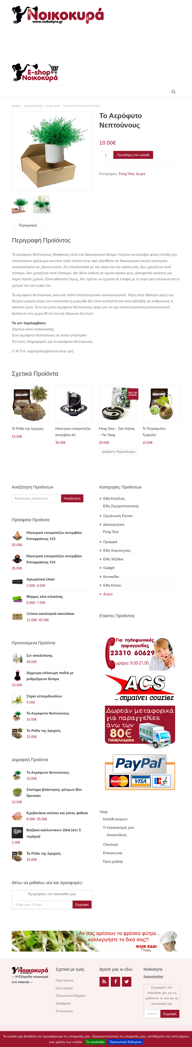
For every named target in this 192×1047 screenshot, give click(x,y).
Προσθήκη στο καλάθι (133, 155)
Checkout (110, 844)
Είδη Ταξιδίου (113, 559)
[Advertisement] (99, 42)
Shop (103, 812)
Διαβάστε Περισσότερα (118, 451)
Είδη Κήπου (112, 585)
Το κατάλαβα (95, 1042)
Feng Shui (53, 106)
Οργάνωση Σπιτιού (118, 516)
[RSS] (104, 982)
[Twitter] (126, 982)
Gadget (108, 568)
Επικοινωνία (112, 853)
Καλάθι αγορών (115, 819)
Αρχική (16, 106)
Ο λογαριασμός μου (118, 827)
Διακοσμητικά (33, 106)
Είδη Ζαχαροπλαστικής (121, 506)
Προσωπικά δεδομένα (125, 1042)
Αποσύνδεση (116, 835)
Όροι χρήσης (113, 861)
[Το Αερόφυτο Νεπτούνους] (52, 151)
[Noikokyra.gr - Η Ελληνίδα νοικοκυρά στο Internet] (58, 13)
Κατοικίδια (111, 577)
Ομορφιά (110, 542)
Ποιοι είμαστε (65, 980)
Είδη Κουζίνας (114, 498)
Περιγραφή (28, 225)
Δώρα (140, 174)
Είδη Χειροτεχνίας (117, 550)
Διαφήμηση (63, 1003)
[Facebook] (115, 982)
